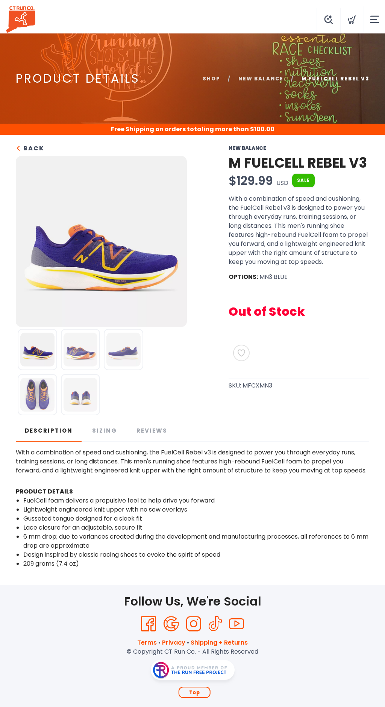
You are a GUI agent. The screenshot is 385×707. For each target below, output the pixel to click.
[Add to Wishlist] (241, 353)
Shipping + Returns (219, 642)
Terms (147, 642)
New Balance (260, 78)
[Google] (171, 624)
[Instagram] (193, 624)
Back (32, 148)
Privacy (173, 642)
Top (194, 692)
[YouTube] (236, 624)
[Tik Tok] (215, 624)
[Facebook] (148, 624)
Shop (211, 78)
